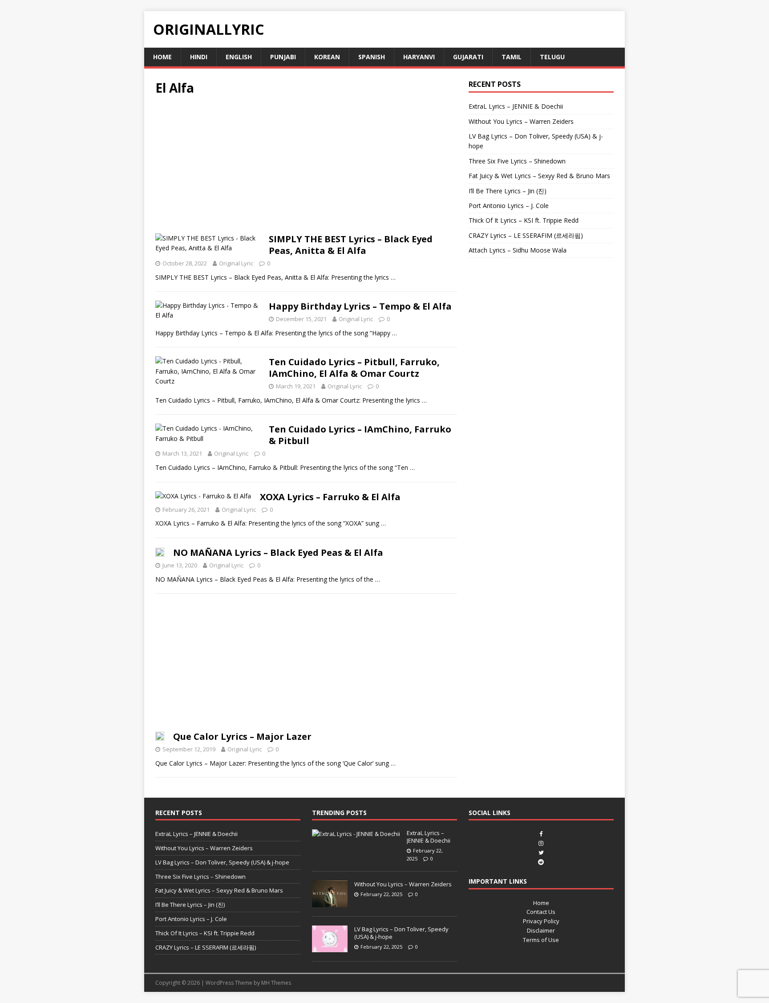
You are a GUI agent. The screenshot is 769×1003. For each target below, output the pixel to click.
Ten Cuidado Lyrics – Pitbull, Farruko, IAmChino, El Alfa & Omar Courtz (354, 367)
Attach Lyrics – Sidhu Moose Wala (518, 250)
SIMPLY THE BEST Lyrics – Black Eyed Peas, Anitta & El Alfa (351, 245)
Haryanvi (419, 57)
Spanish (371, 57)
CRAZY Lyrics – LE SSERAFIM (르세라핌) (526, 235)
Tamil (512, 57)
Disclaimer (541, 930)
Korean (327, 57)
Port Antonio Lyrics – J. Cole (509, 205)
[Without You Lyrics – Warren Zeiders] (330, 903)
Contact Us (540, 912)
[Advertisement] (306, 167)
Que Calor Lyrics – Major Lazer (242, 736)
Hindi (198, 57)
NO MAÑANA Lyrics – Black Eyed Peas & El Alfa (278, 552)
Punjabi (283, 57)
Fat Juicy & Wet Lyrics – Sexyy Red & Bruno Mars (539, 175)
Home (162, 57)
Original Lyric (236, 263)
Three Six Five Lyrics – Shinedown (517, 161)
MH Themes (276, 983)
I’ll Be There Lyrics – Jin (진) (507, 191)
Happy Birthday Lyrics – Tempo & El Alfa (360, 306)
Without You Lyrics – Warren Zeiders (521, 121)
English (239, 57)
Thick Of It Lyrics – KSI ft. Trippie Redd (524, 220)
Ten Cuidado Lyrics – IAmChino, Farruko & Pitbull (360, 435)
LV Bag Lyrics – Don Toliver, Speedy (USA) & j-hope (222, 862)
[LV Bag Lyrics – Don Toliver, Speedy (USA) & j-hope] (330, 948)
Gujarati (468, 57)
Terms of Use (541, 940)
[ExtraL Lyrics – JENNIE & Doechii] (356, 834)
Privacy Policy (541, 921)
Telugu (552, 57)
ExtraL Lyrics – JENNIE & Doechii (516, 106)
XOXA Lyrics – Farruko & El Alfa (330, 497)
